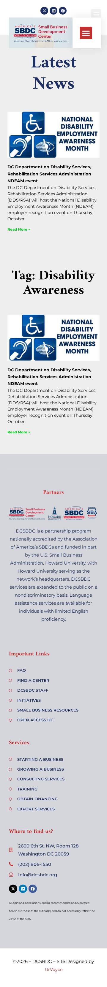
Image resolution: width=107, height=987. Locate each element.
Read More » (18, 229)
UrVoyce (53, 969)
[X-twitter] (44, 11)
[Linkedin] (53, 11)
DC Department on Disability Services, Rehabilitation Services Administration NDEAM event (49, 173)
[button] (86, 33)
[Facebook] (63, 11)
